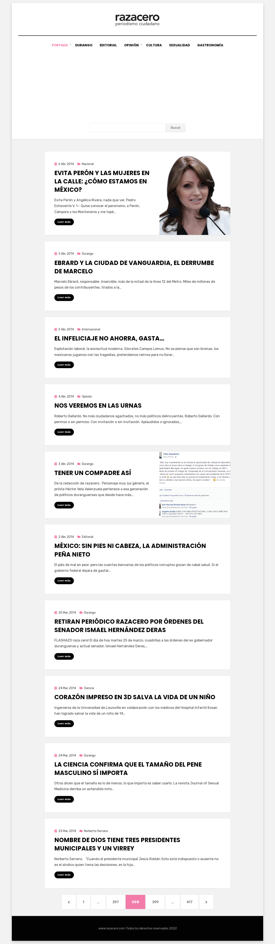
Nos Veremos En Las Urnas (98, 405)
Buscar (175, 128)
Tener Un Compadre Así (92, 473)
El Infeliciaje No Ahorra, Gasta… (109, 338)
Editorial (108, 45)
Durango (83, 45)
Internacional (91, 329)
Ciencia (89, 688)
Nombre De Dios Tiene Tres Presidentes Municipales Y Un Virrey (117, 844)
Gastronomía (210, 45)
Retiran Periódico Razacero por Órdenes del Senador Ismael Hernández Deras (129, 625)
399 (158, 902)
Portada (60, 45)
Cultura (154, 45)
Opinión (131, 45)
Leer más (64, 221)
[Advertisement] (137, 80)
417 (192, 902)
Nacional (88, 164)
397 (118, 902)
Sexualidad (179, 45)
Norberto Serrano (96, 831)
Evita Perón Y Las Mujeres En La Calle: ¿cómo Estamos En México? (102, 181)
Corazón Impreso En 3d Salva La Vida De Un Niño (134, 697)
